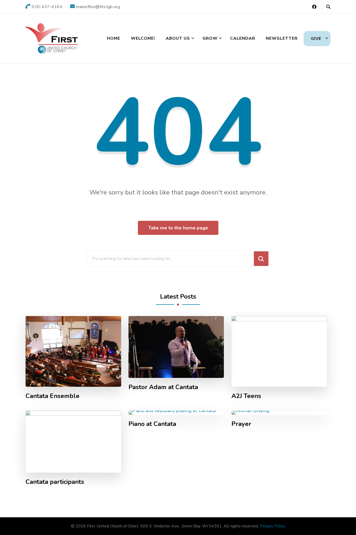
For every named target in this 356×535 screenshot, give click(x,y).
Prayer (241, 424)
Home (113, 38)
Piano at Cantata (152, 424)
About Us (178, 38)
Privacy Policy (272, 526)
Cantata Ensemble (52, 396)
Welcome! (143, 38)
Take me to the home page (178, 228)
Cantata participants (55, 482)
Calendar (242, 38)
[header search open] (328, 7)
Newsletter (282, 38)
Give (316, 38)
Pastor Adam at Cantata (163, 387)
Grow (210, 38)
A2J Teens (246, 396)
